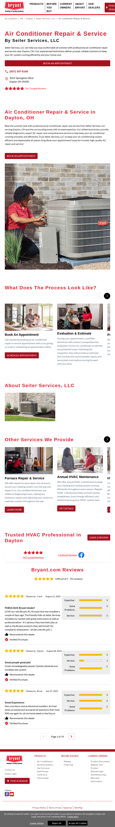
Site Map (78, 807)
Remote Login (97, 771)
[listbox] (57, 335)
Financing (68, 764)
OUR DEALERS (94, 5)
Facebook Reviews (67, 554)
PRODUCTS (36, 3)
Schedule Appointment (22, 355)
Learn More (14, 509)
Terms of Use (55, 807)
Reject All (56, 823)
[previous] (44, 736)
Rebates (67, 761)
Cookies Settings (37, 823)
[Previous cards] (99, 296)
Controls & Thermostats (43, 776)
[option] (30, 335)
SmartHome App (98, 774)
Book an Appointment (57, 63)
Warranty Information (96, 780)
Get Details (66, 508)
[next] (71, 736)
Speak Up (67, 807)
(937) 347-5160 (19, 71)
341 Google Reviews (33, 557)
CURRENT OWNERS (66, 5)
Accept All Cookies (78, 823)
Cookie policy (72, 816)
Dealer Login (11, 773)
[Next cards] (107, 296)
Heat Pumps (42, 771)
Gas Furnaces (43, 768)
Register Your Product (97, 766)
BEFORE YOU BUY (52, 7)
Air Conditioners (45, 761)
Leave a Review (99, 537)
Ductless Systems (45, 764)
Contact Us (10, 770)
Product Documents (100, 761)
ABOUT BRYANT (80, 5)
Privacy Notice (39, 807)
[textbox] (57, 136)
